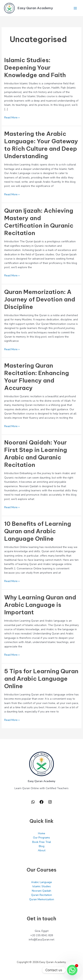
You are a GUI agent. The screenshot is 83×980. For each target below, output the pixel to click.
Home (41, 833)
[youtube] (33, 802)
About (41, 850)
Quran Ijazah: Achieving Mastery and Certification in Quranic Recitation (38, 222)
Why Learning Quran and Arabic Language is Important (40, 605)
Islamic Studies (41, 886)
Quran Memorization (41, 899)
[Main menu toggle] (75, 8)
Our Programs (41, 837)
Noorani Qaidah (41, 891)
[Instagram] (50, 802)
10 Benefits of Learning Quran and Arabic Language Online (37, 531)
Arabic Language (41, 882)
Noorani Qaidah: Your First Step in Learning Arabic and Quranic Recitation (35, 453)
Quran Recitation (41, 895)
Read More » (11, 117)
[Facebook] (41, 802)
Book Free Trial (41, 842)
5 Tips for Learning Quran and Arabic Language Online (41, 678)
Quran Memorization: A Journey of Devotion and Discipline (39, 299)
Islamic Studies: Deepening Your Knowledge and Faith (35, 67)
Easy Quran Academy (35, 8)
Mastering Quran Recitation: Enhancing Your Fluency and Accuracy (36, 377)
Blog (41, 846)
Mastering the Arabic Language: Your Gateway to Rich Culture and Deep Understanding (41, 145)
